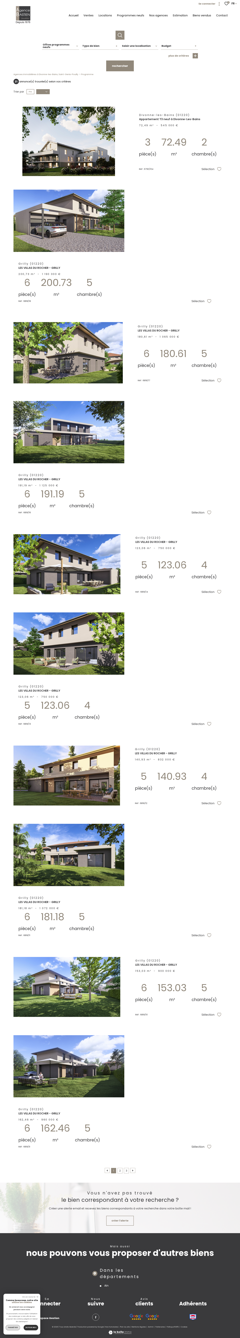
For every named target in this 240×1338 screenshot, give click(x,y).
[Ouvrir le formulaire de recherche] (120, 35)
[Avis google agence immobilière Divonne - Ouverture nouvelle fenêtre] (136, 1317)
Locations (105, 15)
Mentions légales (139, 1327)
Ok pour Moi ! (31, 1327)
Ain (106, 1285)
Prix (30, 91)
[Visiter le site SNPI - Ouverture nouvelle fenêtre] (193, 1317)
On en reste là (28, 1297)
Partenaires (160, 1327)
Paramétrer (13, 1327)
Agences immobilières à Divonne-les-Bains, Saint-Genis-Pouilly (45, 74)
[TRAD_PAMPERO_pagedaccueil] (23, 23)
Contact (222, 15)
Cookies (184, 1327)
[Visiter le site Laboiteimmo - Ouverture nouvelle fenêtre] (120, 1333)
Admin (150, 1327)
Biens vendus (202, 15)
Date (40, 91)
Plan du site (125, 1327)
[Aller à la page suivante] (132, 1170)
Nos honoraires (111, 1327)
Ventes (88, 15)
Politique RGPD (173, 1327)
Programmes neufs (130, 15)
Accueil (73, 15)
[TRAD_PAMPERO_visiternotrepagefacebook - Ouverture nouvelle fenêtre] (95, 1317)
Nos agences (158, 15)
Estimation (180, 15)
